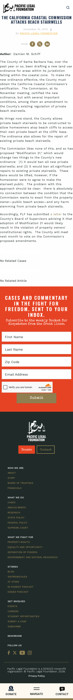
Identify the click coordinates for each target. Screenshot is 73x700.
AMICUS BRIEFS (17, 507)
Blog (11, 571)
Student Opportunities (23, 616)
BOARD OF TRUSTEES (20, 483)
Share (24, 44)
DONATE (11, 694)
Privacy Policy (37, 676)
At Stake (13, 581)
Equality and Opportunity (25, 547)
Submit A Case (17, 621)
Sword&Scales (17, 576)
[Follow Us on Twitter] (14, 653)
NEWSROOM (15, 636)
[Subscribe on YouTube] (22, 653)
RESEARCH (14, 512)
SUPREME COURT (18, 527)
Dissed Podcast (18, 591)
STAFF (11, 478)
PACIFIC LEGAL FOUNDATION (39, 33)
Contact (46, 449)
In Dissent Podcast (20, 586)
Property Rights (19, 542)
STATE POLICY (16, 517)
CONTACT (62, 694)
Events (12, 606)
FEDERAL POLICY (17, 522)
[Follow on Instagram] (29, 653)
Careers (13, 611)
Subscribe (14, 626)
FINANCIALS (14, 488)
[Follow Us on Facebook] (9, 653)
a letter (56, 214)
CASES (11, 502)
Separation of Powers (22, 552)
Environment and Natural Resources (33, 557)
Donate (26, 449)
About (12, 472)
